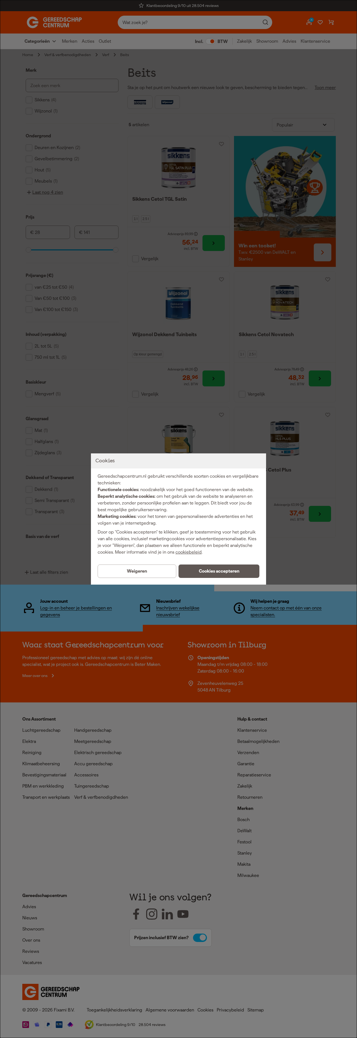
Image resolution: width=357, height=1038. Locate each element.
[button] (218, 571)
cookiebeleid (188, 552)
